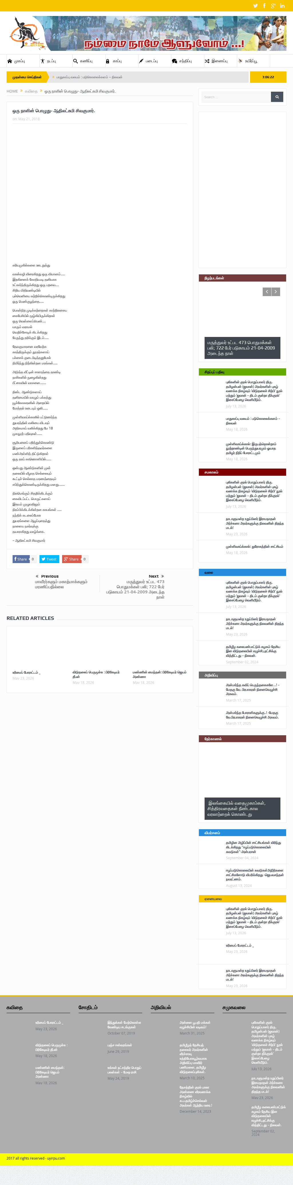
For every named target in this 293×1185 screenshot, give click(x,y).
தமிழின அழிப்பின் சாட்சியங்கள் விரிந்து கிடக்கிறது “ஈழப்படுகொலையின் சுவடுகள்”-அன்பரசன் (253, 847)
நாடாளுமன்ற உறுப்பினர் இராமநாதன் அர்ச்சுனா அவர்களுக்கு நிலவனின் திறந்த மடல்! (255, 523)
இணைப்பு (219, 61)
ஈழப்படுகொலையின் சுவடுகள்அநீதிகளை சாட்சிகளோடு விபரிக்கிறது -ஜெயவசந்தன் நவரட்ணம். (255, 874)
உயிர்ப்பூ (251, 61)
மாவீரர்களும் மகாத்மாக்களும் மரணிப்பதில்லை (61, 584)
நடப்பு (51, 61)
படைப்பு (152, 61)
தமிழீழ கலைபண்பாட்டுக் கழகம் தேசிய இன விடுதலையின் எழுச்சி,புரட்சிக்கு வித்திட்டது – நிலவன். (253, 651)
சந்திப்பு (185, 61)
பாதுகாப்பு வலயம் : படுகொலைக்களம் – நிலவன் (89, 77)
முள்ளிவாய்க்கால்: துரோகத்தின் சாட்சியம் (254, 546)
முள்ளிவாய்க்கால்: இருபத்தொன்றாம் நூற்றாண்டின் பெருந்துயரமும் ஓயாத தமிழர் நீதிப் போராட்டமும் (251, 448)
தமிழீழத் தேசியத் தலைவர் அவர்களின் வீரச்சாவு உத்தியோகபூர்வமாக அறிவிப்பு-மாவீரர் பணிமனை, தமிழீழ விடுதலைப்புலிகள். (194, 1058)
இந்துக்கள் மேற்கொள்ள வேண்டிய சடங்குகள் (124, 1024)
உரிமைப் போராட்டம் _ (26, 672)
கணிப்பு (86, 61)
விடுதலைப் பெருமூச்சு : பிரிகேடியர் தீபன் (96, 674)
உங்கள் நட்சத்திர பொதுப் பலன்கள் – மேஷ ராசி (124, 1069)
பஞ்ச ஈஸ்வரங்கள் (120, 1045)
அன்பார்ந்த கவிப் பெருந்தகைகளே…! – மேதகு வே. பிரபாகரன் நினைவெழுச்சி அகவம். (253, 689)
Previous (50, 576)
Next (154, 576)
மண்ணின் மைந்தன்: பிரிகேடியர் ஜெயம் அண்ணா (160, 674)
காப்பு (117, 61)
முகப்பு (19, 61)
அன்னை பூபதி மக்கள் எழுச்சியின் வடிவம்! (195, 1024)
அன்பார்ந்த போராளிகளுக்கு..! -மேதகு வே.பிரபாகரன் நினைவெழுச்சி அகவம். (252, 715)
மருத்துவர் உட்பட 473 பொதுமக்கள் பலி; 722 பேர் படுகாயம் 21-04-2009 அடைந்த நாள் (135, 589)
